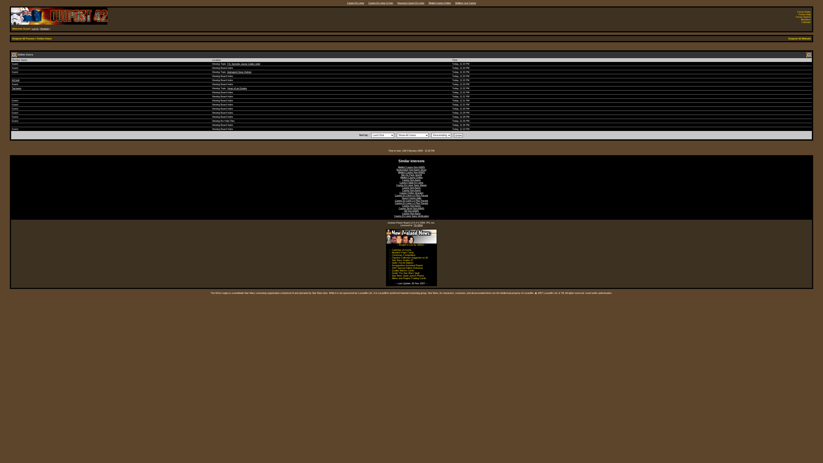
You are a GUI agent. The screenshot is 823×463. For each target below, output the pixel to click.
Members (806, 19)
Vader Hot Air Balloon (402, 263)
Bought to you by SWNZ (411, 245)
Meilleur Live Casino (465, 3)
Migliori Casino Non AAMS (411, 167)
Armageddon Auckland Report (407, 265)
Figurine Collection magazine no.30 (410, 257)
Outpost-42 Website (799, 38)
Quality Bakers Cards (403, 270)
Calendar (806, 22)
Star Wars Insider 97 (402, 260)
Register (44, 28)
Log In (35, 28)
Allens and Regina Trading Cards (409, 278)
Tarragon (16, 88)
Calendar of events (402, 250)
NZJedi (15, 80)
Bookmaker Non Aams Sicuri (411, 169)
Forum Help (805, 14)
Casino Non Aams (411, 180)
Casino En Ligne (355, 3)
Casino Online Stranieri (411, 193)
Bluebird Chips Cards (403, 252)
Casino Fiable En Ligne (411, 182)
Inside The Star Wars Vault (405, 273)
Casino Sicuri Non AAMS (411, 208)
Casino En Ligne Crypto (380, 3)
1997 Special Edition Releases (407, 268)
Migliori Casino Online (440, 3)
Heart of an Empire (237, 88)
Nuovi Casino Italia (411, 198)
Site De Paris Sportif (411, 175)
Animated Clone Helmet (239, 72)
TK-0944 (418, 225)
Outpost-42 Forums (23, 38)
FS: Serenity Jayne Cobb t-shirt (243, 64)
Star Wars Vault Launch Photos (408, 275)
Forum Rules (804, 12)
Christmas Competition (403, 255)
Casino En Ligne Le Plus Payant (411, 195)
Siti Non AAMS (411, 211)
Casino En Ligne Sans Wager (411, 185)
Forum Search (803, 17)
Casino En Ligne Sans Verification (411, 216)
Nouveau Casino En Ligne (410, 3)
